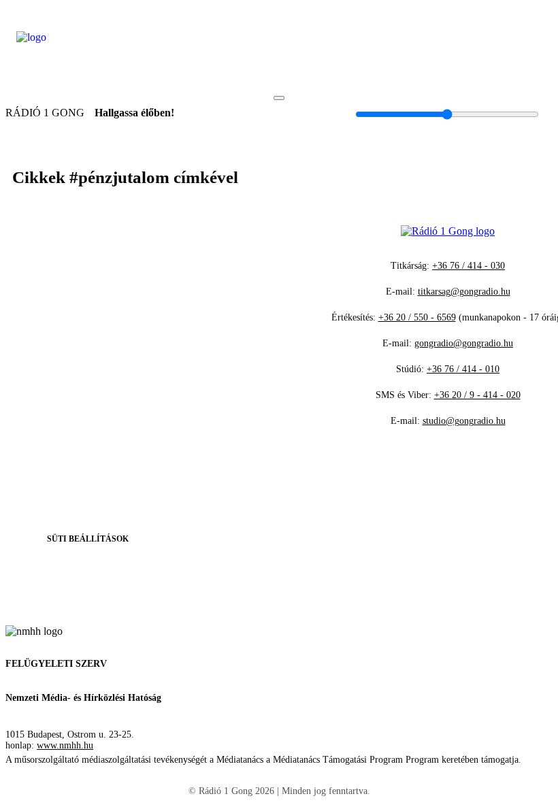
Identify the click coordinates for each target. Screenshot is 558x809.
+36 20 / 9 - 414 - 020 (477, 395)
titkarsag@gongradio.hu (464, 291)
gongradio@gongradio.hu (463, 343)
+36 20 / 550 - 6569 (417, 317)
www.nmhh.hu (65, 745)
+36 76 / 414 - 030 (468, 266)
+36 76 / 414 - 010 (463, 369)
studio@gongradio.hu (464, 421)
